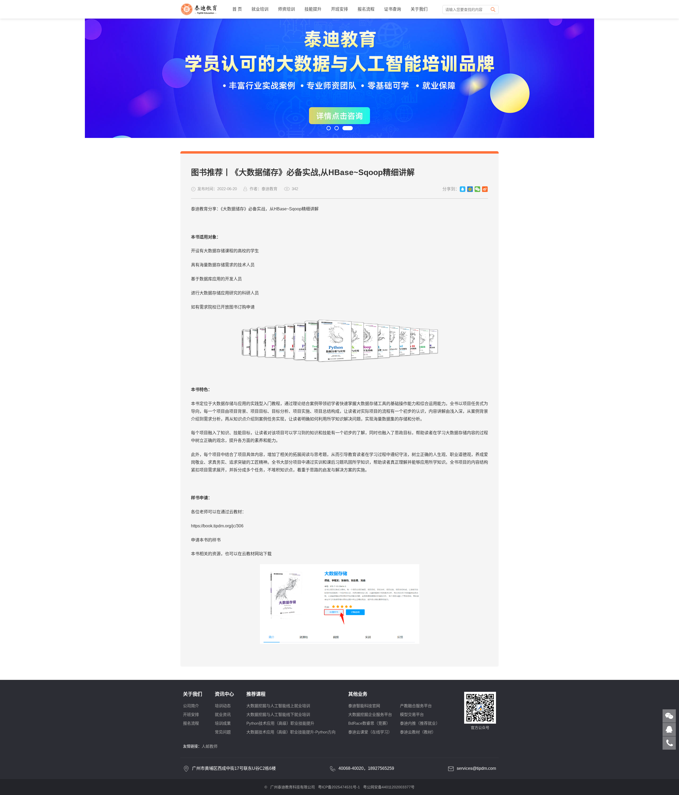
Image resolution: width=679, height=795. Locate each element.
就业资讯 (223, 714)
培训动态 (223, 705)
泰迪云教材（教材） (418, 732)
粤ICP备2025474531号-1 (339, 787)
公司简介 (191, 705)
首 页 (237, 9)
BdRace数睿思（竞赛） (369, 723)
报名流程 (366, 9)
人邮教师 (209, 746)
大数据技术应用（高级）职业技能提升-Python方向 (291, 732)
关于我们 (419, 9)
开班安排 (339, 9)
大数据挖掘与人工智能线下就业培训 (278, 714)
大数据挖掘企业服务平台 (370, 714)
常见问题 (223, 732)
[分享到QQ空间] (470, 189)
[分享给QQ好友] (462, 189)
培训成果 (223, 723)
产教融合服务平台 (416, 705)
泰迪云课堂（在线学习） (370, 732)
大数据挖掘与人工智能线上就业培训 (278, 705)
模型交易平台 (412, 714)
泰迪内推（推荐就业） (420, 723)
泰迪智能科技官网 (364, 705)
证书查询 (392, 9)
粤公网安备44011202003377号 (389, 787)
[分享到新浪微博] (485, 189)
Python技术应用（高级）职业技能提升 (280, 723)
